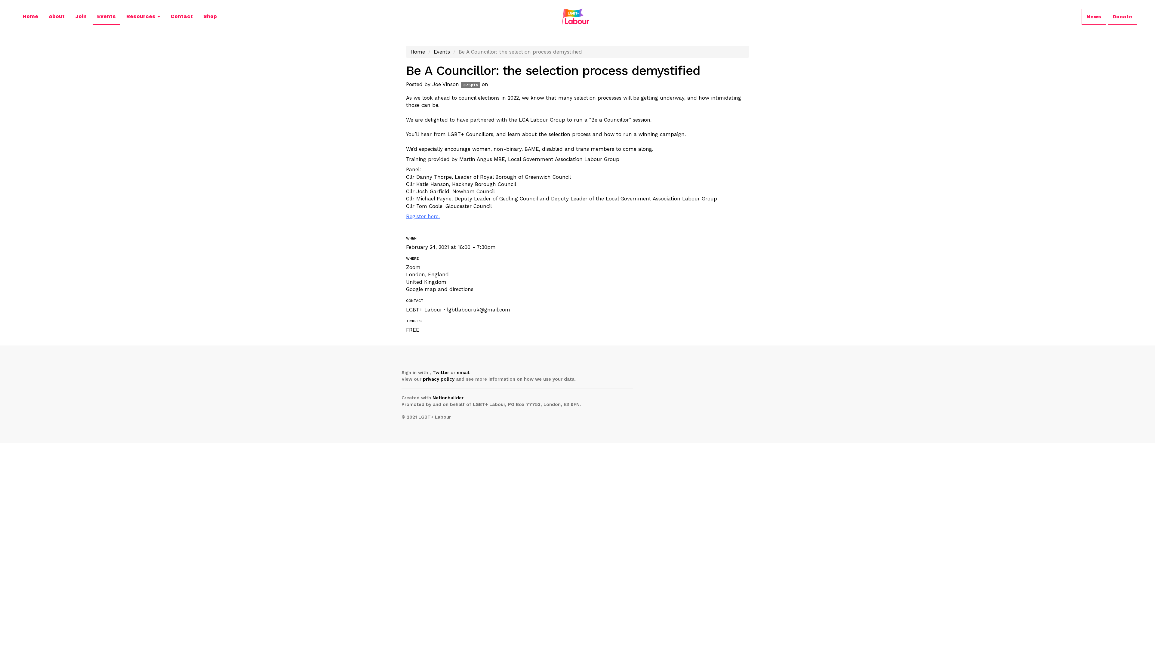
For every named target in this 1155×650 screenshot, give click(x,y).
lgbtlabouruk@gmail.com (478, 310)
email (463, 372)
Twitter (441, 372)
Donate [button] (1122, 16)
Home (30, 16)
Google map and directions (439, 289)
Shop (210, 16)
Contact (182, 16)
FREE (412, 330)
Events (106, 16)
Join (81, 16)
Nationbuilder (448, 398)
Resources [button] (141, 16)
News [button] (1093, 16)
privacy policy (438, 379)
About (57, 16)
